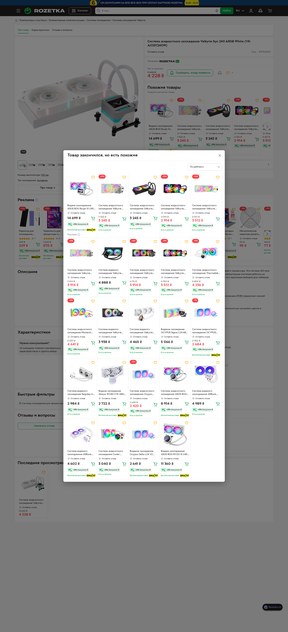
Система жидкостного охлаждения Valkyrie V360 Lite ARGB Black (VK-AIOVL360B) (142, 272)
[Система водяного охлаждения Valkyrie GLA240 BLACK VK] (113, 312)
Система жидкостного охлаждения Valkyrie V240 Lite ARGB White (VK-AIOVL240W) (111, 208)
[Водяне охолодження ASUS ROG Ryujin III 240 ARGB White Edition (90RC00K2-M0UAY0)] (81, 189)
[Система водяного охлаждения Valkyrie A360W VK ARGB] (144, 312)
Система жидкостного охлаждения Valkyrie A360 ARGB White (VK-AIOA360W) (205, 208)
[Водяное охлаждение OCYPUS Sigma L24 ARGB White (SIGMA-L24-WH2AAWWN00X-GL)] (175, 312)
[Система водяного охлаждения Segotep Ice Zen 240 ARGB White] (81, 374)
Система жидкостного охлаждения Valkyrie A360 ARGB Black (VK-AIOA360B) (173, 272)
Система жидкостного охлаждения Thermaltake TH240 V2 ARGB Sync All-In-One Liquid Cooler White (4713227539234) (206, 272)
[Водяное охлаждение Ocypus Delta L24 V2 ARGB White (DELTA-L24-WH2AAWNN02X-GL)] (144, 434)
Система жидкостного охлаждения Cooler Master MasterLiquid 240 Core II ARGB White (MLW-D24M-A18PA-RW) (112, 453)
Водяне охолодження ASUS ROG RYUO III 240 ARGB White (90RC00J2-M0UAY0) (174, 453)
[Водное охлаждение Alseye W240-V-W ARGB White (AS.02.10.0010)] (113, 374)
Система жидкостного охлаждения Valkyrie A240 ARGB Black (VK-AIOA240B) (173, 208)
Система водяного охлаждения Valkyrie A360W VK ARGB (141, 331)
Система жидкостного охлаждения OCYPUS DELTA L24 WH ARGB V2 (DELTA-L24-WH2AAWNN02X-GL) (205, 331)
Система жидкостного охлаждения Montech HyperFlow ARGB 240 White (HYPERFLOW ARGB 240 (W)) (79, 331)
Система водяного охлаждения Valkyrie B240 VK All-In (110, 272)
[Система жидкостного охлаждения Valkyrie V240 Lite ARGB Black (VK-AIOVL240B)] (144, 189)
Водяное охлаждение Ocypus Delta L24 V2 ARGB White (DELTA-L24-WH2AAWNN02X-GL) (143, 453)
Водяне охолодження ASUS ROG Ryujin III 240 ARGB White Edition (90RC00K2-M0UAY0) (80, 208)
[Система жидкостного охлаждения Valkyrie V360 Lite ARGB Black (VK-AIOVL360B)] (144, 253)
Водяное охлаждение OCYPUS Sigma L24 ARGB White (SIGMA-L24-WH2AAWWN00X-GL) (175, 331)
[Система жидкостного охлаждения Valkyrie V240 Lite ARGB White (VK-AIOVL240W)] (113, 189)
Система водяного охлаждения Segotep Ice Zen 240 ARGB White (80, 393)
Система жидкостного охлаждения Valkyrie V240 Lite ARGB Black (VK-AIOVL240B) (142, 208)
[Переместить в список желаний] (93, 177)
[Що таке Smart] (91, 230)
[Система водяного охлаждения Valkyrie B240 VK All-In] (113, 253)
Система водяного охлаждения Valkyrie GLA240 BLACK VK (110, 331)
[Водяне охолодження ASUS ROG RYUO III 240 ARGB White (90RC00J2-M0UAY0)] (175, 434)
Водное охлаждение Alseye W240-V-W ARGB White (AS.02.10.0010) (112, 393)
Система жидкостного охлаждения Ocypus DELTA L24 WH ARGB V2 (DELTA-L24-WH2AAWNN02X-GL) (143, 393)
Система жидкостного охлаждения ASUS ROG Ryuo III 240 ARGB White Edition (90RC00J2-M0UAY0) (174, 393)
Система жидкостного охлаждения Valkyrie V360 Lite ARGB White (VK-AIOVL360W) (79, 272)
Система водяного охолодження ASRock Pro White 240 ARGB (204, 393)
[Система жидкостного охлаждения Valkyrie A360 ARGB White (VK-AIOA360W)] (206, 189)
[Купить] (93, 218)
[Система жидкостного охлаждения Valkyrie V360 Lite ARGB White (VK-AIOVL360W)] (81, 253)
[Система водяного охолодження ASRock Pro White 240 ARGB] (206, 374)
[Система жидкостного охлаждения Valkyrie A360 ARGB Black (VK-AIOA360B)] (175, 253)
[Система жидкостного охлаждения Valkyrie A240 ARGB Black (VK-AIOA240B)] (175, 189)
